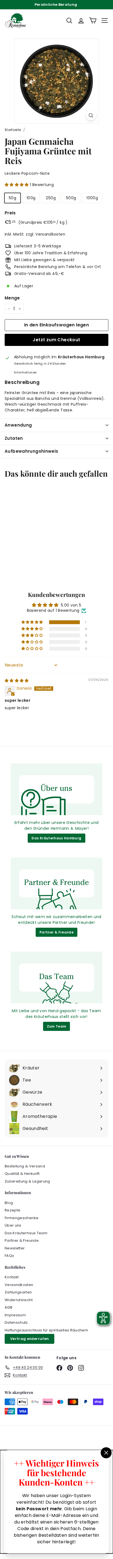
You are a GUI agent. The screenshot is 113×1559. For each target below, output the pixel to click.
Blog (9, 1202)
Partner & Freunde (56, 932)
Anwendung (18, 425)
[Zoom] (91, 115)
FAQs (9, 1255)
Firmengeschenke (21, 1218)
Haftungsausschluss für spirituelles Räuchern (46, 1330)
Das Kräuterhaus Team (26, 1233)
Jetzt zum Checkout (56, 340)
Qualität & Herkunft (22, 1173)
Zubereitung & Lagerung (27, 1181)
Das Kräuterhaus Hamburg (56, 838)
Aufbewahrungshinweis (31, 451)
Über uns (13, 1225)
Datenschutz (16, 1322)
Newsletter (15, 1248)
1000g (92, 198)
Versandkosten (50, 234)
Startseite (13, 130)
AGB (8, 1307)
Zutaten (14, 438)
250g (50, 198)
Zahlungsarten (18, 1292)
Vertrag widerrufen (29, 1338)
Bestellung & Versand (25, 1166)
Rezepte (12, 1210)
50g (12, 198)
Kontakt (12, 1277)
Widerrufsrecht (19, 1300)
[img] (17, 680)
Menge (12, 298)
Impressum (15, 1315)
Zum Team (56, 1026)
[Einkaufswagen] (92, 20)
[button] (17, 184)
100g (31, 198)
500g (71, 198)
